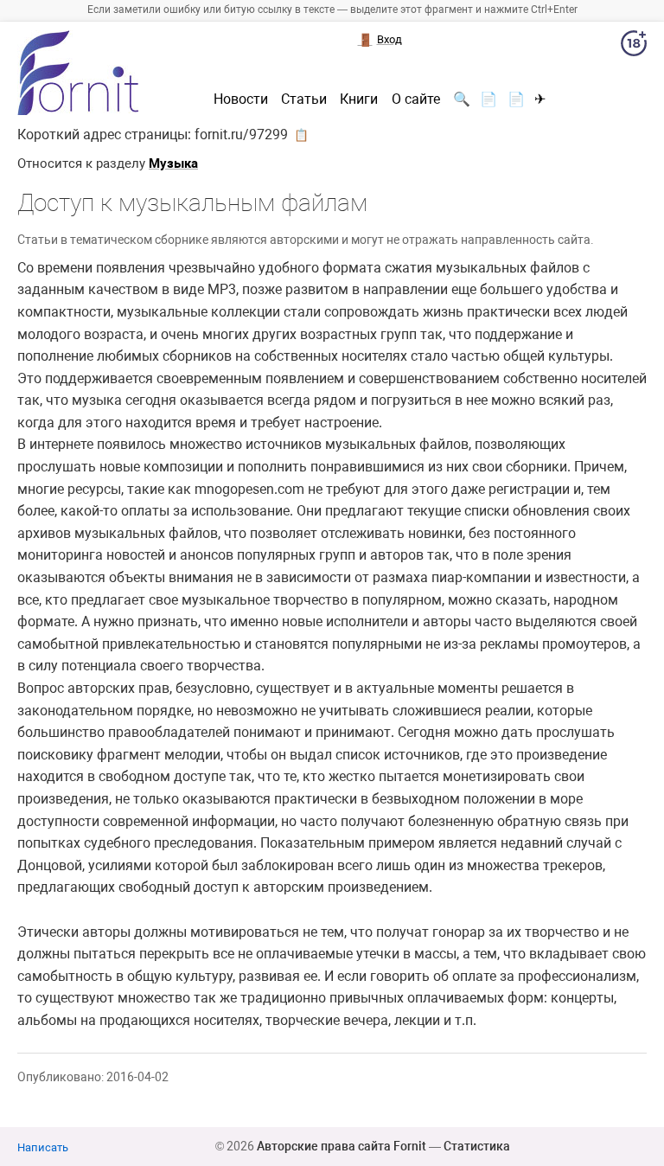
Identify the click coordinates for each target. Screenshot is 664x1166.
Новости (241, 99)
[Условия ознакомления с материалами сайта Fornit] (634, 46)
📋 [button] (301, 135)
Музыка (173, 163)
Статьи (304, 99)
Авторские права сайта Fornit (341, 1146)
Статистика (477, 1146)
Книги (359, 99)
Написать (42, 1147)
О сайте (416, 99)
